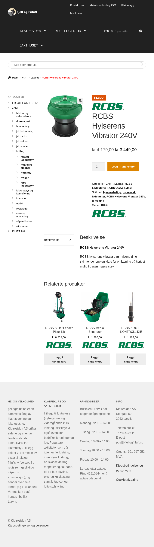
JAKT (24, 77)
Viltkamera (22, 226)
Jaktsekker (22, 141)
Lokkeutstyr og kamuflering (24, 192)
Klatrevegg (127, 5)
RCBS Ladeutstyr (27, 184)
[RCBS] (59, 347)
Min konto (76, 13)
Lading (35, 77)
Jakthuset (29, 45)
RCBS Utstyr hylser (119, 187)
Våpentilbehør (24, 221)
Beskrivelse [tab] (52, 240)
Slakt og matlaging (22, 215)
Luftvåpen (21, 198)
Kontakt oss (77, 5)
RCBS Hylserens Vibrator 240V (125, 196)
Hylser (25, 177)
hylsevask (129, 192)
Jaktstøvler (22, 146)
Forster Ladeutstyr (27, 158)
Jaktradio (21, 136)
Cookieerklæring (127, 479)
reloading (98, 200)
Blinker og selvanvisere (23, 115)
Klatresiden (30, 31)
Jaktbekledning (24, 131)
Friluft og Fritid (25, 102)
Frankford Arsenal (26, 166)
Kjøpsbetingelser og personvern (29, 525)
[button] (80, 101)
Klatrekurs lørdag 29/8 (103, 5)
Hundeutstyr (23, 126)
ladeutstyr (98, 196)
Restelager (22, 208)
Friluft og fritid (67, 31)
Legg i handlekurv (123, 166)
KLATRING (18, 231)
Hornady (26, 172)
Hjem (15, 77)
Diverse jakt (23, 121)
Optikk (19, 203)
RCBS (104, 204)
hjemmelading (112, 192)
